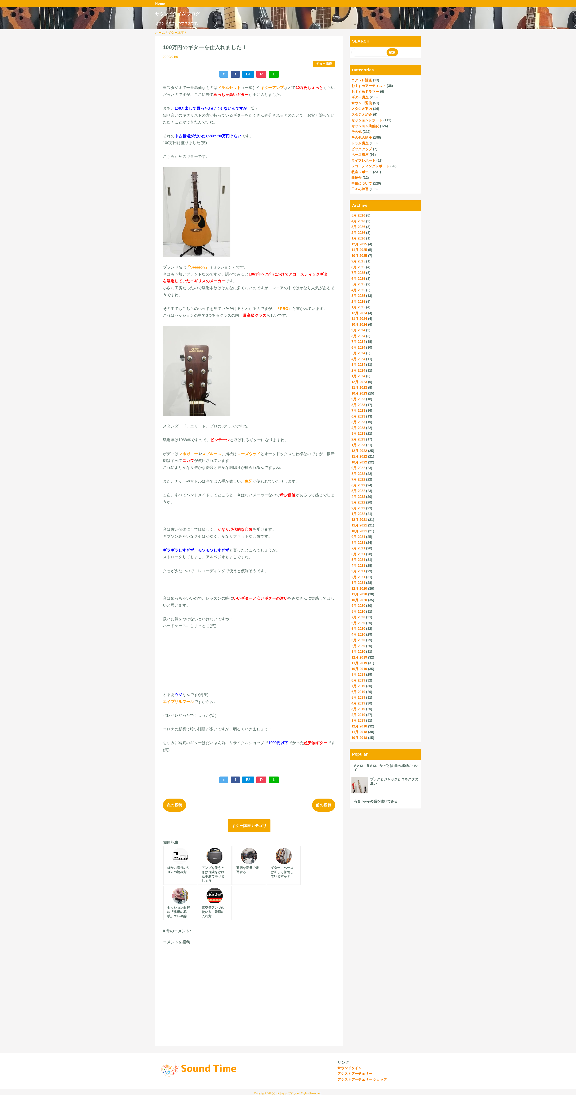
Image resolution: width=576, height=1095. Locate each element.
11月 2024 (359, 319)
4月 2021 (358, 565)
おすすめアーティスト (368, 86)
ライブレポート (363, 160)
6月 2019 (358, 692)
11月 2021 (359, 525)
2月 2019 (358, 715)
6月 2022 (358, 485)
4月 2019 (358, 703)
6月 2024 (358, 347)
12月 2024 (359, 313)
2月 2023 (358, 439)
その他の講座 (361, 137)
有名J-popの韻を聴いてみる (376, 801)
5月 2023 (358, 422)
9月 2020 (358, 605)
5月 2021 (358, 560)
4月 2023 (358, 428)
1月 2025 (358, 307)
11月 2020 (359, 594)
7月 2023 (358, 410)
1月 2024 (358, 376)
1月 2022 (358, 514)
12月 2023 (359, 382)
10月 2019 (359, 669)
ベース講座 (360, 154)
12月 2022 (359, 451)
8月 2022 (358, 474)
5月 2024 (358, 353)
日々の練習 (360, 189)
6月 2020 (358, 623)
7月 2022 (358, 479)
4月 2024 (358, 359)
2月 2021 (358, 577)
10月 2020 (359, 600)
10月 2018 (359, 738)
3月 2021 (358, 571)
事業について (361, 183)
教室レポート (361, 172)
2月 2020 (358, 646)
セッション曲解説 (365, 126)
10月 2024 (359, 324)
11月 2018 (359, 732)
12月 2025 (359, 244)
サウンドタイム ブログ (177, 13)
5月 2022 (358, 491)
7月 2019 (358, 686)
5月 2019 (358, 697)
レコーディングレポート (370, 166)
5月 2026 (358, 215)
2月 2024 (358, 370)
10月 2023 (359, 393)
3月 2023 (358, 433)
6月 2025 (358, 278)
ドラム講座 (360, 143)
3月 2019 (358, 709)
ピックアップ (361, 149)
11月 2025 (359, 250)
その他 (356, 131)
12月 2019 (359, 657)
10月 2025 (359, 255)
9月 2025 (358, 261)
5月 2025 (358, 284)
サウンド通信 (361, 103)
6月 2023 (358, 416)
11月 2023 (359, 387)
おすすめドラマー (365, 91)
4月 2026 (358, 221)
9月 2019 (358, 674)
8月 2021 (358, 542)
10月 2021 (359, 531)
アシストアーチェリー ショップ (362, 1079)
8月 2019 (358, 680)
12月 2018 (359, 726)
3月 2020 (358, 640)
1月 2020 (358, 651)
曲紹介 (356, 177)
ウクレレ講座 (361, 80)
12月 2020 (359, 588)
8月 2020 (358, 611)
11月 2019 (359, 663)
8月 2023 (358, 405)
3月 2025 (358, 296)
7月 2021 (358, 548)
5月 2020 (358, 628)
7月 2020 (358, 617)
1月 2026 (358, 238)
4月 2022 (358, 497)
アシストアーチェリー (355, 1073)
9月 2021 (358, 537)
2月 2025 (358, 301)
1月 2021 (358, 583)
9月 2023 (358, 399)
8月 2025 (358, 267)
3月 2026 (358, 227)
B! (248, 74)
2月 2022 (358, 508)
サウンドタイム (350, 1068)
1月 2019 (358, 720)
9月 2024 (358, 330)
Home (160, 3)
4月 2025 (358, 290)
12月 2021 (359, 520)
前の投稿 (323, 805)
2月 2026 (358, 233)
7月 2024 (358, 341)
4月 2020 (358, 634)
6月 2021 (358, 554)
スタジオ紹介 (361, 114)
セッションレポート (366, 120)
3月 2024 (358, 364)
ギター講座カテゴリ (249, 826)
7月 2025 (358, 273)
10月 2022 (359, 462)
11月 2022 (359, 456)
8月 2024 (358, 336)
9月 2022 (358, 468)
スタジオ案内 (361, 109)
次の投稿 (174, 805)
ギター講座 (324, 63)
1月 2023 (358, 445)
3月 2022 (358, 502)
